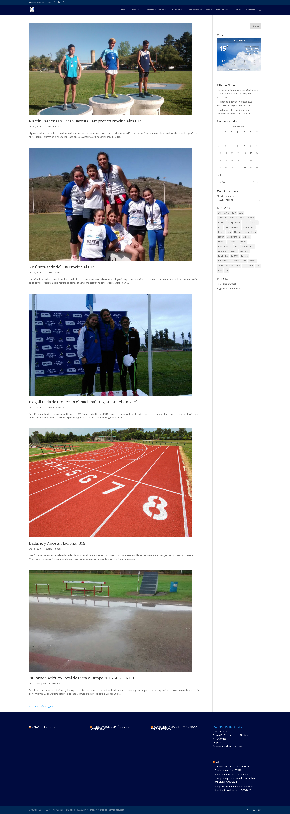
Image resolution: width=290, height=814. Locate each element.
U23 (226, 270)
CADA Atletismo (220, 731)
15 (251, 153)
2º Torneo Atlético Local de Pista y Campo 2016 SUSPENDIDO (84, 678)
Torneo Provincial (225, 265)
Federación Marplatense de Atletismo (231, 735)
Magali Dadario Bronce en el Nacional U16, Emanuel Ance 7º (83, 402)
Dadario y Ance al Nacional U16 (57, 543)
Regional (233, 251)
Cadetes (221, 222)
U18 (257, 265)
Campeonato (234, 222)
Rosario (244, 256)
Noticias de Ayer (225, 246)
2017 (234, 213)
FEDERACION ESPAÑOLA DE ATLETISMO (109, 728)
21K (219, 213)
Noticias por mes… (226, 196)
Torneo (252, 261)
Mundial (221, 241)
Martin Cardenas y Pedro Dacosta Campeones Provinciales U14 (85, 121)
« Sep (222, 182)
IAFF (218, 761)
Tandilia (236, 261)
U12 (238, 265)
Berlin (242, 217)
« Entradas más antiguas (41, 706)
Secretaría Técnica (154, 10)
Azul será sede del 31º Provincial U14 (62, 267)
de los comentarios (228, 288)
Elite (226, 227)
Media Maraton (233, 237)
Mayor (221, 237)
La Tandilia (176, 10)
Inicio (124, 10)
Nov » (255, 182)
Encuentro (235, 227)
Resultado (244, 251)
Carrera (246, 222)
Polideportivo (248, 246)
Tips (244, 261)
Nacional (232, 241)
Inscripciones (248, 227)
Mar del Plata (250, 232)
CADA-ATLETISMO (44, 726)
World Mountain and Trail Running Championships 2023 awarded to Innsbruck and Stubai (236, 778)
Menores (246, 237)
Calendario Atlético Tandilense (227, 745)
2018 (241, 213)
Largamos (217, 742)
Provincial (222, 251)
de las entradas (226, 283)
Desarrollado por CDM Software (107, 809)
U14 (244, 265)
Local (229, 232)
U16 (251, 265)
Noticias (238, 10)
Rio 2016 (234, 256)
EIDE (220, 227)
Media (209, 10)
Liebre (221, 232)
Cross (254, 222)
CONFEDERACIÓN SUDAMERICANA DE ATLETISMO (175, 728)
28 (244, 167)
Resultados (194, 10)
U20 (220, 270)
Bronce (251, 217)
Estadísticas (222, 10)
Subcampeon (224, 261)
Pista (237, 246)
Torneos (134, 10)
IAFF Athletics (219, 738)
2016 (226, 213)
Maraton (238, 232)
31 (219, 174)
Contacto (250, 10)
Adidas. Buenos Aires (227, 217)
